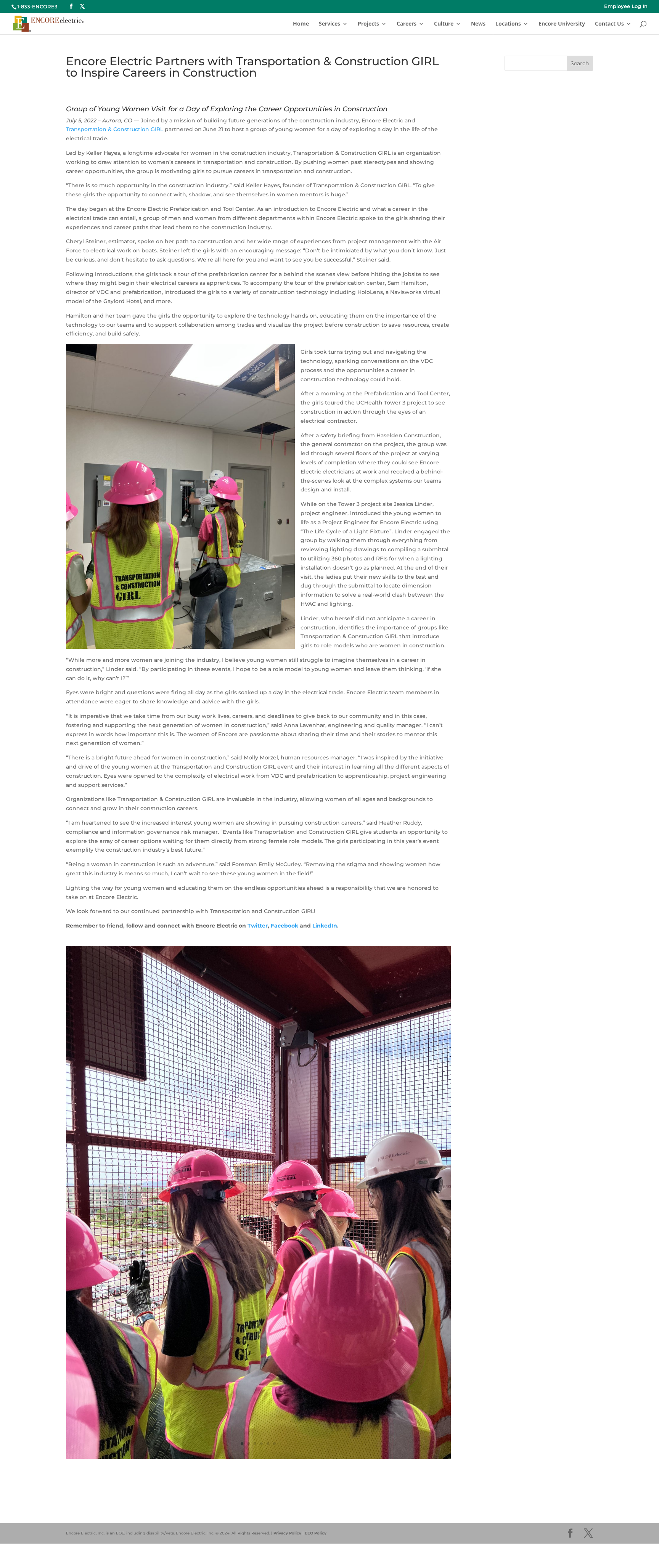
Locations (508, 24)
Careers (406, 24)
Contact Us (609, 24)
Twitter (258, 925)
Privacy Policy (287, 1533)
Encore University (561, 24)
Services (329, 24)
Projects (368, 24)
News (478, 24)
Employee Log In (626, 6)
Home (301, 24)
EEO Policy (315, 1533)
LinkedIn (324, 925)
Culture (443, 24)
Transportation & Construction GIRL (114, 129)
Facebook (284, 925)
